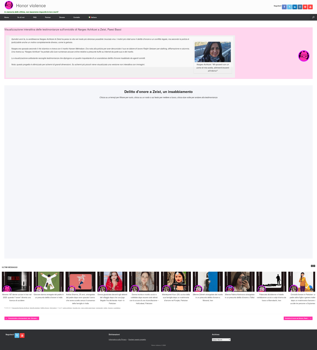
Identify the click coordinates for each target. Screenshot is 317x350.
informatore (53, 308)
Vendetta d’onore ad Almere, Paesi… (298, 318)
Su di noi (21, 17)
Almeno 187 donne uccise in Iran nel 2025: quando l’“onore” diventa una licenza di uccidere (16, 297)
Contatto (76, 17)
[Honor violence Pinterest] (305, 7)
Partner (48, 17)
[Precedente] (312, 266)
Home (6, 17)
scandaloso (116, 308)
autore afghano (67, 308)
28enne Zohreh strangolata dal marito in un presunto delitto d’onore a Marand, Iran (208, 297)
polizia (105, 308)
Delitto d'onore (44, 308)
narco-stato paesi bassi (88, 308)
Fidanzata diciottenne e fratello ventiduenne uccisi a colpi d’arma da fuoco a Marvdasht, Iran (271, 297)
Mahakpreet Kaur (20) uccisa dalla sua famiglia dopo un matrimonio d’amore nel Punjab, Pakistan (176, 297)
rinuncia (110, 308)
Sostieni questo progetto (137, 339)
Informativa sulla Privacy (118, 339)
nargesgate (99, 308)
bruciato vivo (76, 308)
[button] (313, 17)
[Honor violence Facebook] (284, 7)
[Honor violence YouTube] (310, 7)
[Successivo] (314, 266)
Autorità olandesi (35, 308)
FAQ (34, 17)
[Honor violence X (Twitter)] (289, 7)
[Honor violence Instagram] (300, 7)
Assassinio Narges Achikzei (20, 308)
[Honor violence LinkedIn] (294, 7)
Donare (62, 17)
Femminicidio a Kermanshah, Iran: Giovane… (22, 318)
